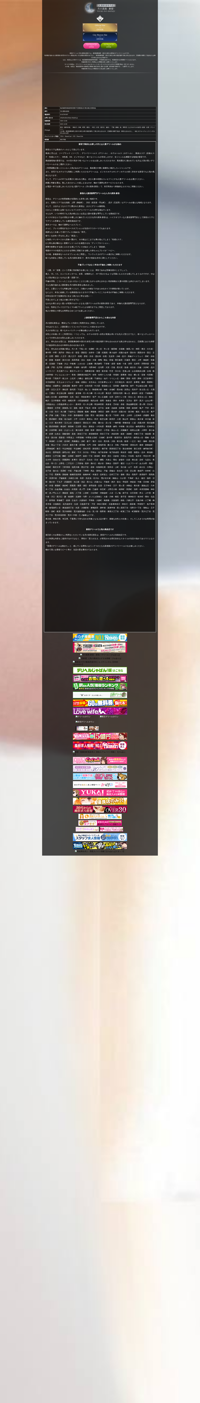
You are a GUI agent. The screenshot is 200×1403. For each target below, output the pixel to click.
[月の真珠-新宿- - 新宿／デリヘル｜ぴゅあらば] (100, 655)
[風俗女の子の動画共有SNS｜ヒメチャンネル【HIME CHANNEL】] (100, 663)
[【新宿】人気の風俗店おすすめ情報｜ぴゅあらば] (100, 658)
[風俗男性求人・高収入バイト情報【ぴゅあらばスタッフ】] (100, 851)
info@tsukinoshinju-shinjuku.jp (69, 118)
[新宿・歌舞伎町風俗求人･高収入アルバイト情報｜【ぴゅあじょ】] (100, 753)
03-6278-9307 (64, 114)
